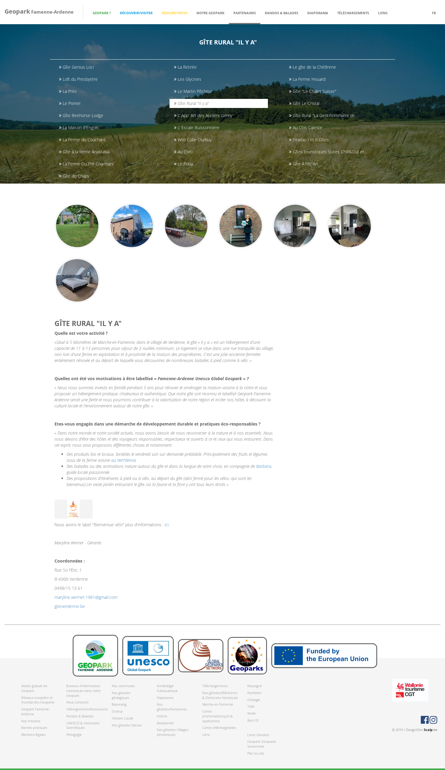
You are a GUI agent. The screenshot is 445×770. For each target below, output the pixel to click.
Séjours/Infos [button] (174, 13)
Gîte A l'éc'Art (305, 164)
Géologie (253, 699)
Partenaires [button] (244, 13)
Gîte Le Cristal (305, 103)
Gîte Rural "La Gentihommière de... (325, 115)
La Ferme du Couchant (83, 139)
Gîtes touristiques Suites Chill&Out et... (329, 152)
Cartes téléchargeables (219, 727)
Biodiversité (165, 723)
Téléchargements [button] (353, 13)
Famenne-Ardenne (39, 11)
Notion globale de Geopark (34, 688)
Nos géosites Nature (127, 725)
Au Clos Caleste (307, 127)
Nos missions (30, 721)
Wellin (251, 713)
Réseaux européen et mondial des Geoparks (37, 700)
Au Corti (184, 152)
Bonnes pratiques (34, 727)
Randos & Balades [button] (281, 13)
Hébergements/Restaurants (84, 709)
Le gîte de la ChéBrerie (314, 67)
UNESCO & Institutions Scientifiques (83, 725)
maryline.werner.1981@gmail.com (85, 597)
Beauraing (119, 704)
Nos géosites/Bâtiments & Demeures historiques (220, 695)
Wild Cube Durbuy (194, 139)
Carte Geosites (258, 734)
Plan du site (255, 753)
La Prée (69, 91)
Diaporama (317, 13)
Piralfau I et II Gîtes (310, 139)
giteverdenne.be (69, 606)
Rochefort (254, 692)
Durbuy (117, 711)
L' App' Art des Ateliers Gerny (204, 115)
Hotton (162, 716)
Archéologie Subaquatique (167, 688)
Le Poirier (71, 103)
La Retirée (186, 67)
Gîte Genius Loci (77, 67)
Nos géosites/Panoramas (172, 706)
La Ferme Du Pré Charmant (87, 164)
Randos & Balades (80, 716)
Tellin (251, 706)
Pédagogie (74, 734)
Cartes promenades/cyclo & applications (217, 716)
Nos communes (123, 686)
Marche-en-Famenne (217, 704)
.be (430, 729)
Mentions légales (33, 734)
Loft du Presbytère (79, 79)
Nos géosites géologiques (121, 695)
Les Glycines (188, 79)
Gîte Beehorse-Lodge (82, 115)
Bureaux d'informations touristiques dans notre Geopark (83, 690)
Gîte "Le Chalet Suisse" (314, 91)
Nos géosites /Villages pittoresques (172, 732)
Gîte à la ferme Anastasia (85, 152)
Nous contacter (77, 702)
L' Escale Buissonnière (197, 127)
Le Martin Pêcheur (194, 91)
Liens (382, 13)
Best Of (252, 720)
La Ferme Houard (308, 79)
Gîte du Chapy (75, 176)
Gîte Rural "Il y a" (192, 103)
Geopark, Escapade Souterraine (261, 744)
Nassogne (254, 686)
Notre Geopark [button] (210, 13)
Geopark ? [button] (102, 13)
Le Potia (184, 164)
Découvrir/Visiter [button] (136, 13)
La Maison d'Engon (79, 127)
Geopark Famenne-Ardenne (35, 711)
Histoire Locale (122, 718)
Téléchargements (215, 686)
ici (167, 524)
